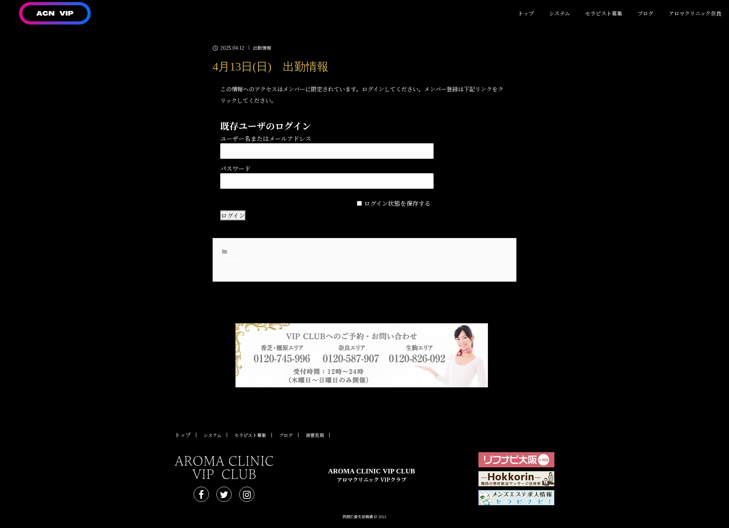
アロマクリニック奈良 (695, 13)
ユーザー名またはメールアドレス (265, 138)
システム (559, 13)
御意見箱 (315, 435)
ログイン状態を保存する (397, 203)
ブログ (645, 13)
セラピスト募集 (603, 13)
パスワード (235, 168)
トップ (526, 13)
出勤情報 (262, 47)
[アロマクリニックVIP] (224, 467)
